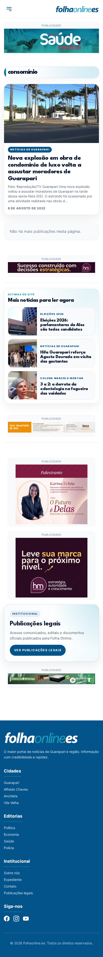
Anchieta (10, 796)
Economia (11, 834)
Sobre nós (12, 873)
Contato (10, 886)
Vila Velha (11, 803)
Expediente (13, 880)
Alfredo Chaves (16, 789)
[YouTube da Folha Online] (26, 918)
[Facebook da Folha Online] (7, 918)
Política (9, 828)
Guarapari (11, 783)
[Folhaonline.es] (77, 9)
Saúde (9, 841)
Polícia (9, 848)
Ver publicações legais (38, 650)
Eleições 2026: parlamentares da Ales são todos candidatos (62, 325)
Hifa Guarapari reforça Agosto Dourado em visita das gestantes (65, 357)
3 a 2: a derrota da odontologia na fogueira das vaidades (64, 389)
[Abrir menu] (9, 9)
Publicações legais (18, 893)
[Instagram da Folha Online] (16, 918)
